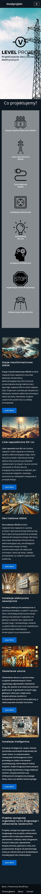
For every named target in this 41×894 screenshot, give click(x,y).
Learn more (9, 410)
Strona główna (8, 891)
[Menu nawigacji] (36, 4)
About (20, 891)
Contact (29, 891)
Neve (4, 886)
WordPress (23, 886)
